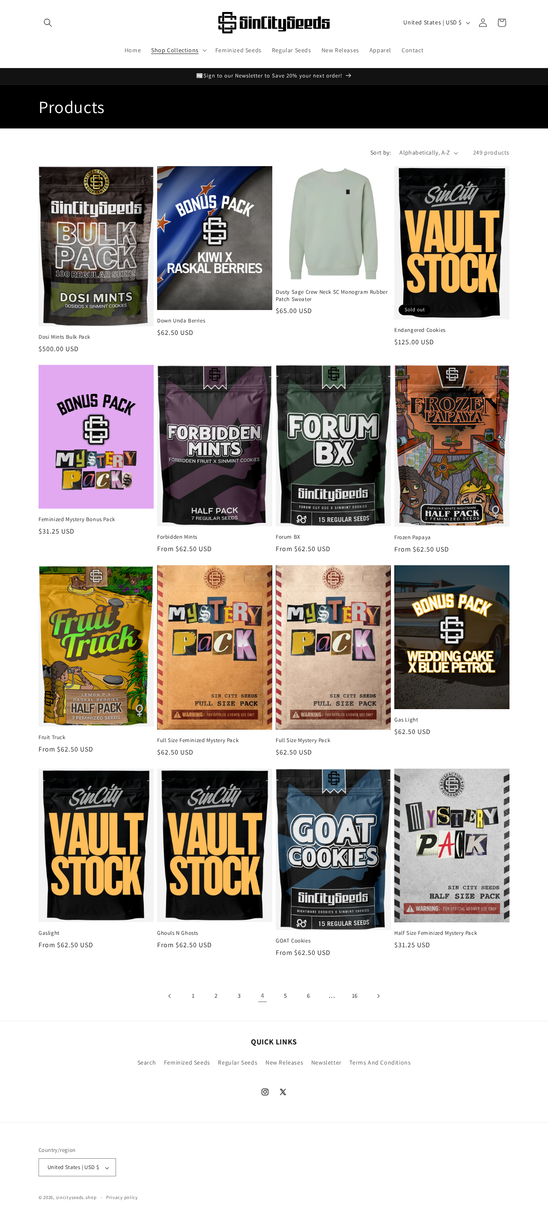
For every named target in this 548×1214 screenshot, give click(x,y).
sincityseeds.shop (76, 1198)
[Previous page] (170, 996)
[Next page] (378, 996)
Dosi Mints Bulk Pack (64, 337)
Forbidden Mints (177, 537)
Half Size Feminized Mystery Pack (435, 933)
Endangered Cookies (420, 330)
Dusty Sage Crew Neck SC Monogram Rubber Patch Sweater (331, 296)
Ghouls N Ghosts (177, 932)
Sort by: (380, 152)
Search (146, 1062)
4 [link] (263, 995)
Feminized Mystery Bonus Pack (77, 519)
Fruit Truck (52, 737)
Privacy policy (122, 1197)
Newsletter (326, 1062)
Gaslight (49, 932)
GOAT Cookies (293, 940)
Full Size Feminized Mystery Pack (197, 740)
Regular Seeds (237, 1062)
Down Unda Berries (181, 320)
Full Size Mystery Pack (303, 740)
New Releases (284, 1062)
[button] (48, 22)
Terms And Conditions (380, 1062)
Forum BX (288, 537)
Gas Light (406, 720)
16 (355, 995)
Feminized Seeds (187, 1062)
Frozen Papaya (412, 537)
